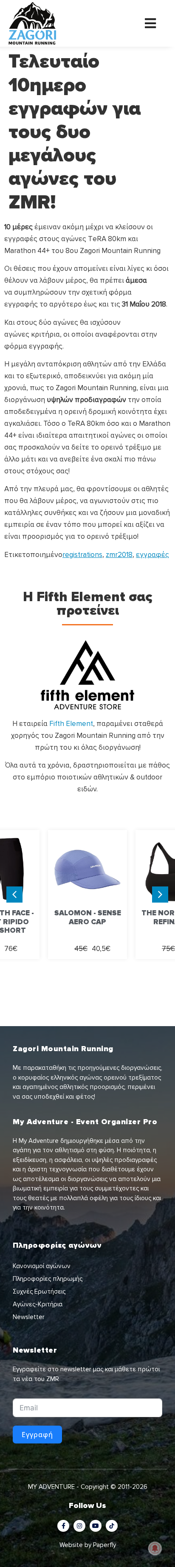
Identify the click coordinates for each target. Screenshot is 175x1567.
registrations (82, 554)
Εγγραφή (37, 1434)
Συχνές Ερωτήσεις (39, 1291)
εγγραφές (152, 554)
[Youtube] (96, 1526)
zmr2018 (119, 554)
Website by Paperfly (87, 1545)
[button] (160, 894)
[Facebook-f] (63, 1526)
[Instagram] (79, 1526)
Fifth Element (71, 723)
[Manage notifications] (155, 1548)
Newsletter (29, 1317)
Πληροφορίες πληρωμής (47, 1279)
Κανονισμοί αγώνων (42, 1266)
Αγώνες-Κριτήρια (37, 1304)
